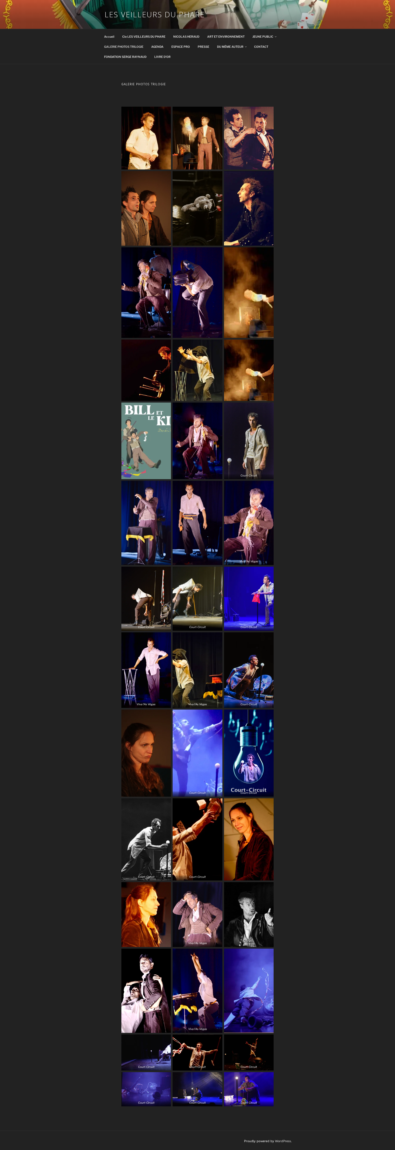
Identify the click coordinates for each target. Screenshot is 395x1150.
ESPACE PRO (180, 46)
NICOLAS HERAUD (186, 36)
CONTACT (261, 46)
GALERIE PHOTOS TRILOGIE (123, 46)
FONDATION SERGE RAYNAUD (125, 56)
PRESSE (203, 46)
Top (385, 1140)
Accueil (109, 36)
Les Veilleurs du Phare (155, 14)
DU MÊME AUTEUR (230, 46)
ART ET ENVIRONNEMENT (226, 36)
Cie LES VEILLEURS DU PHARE (143, 36)
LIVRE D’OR (162, 56)
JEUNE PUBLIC (262, 36)
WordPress (283, 1141)
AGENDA (157, 46)
